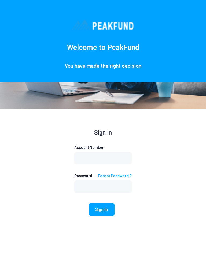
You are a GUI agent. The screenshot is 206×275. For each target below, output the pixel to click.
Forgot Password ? (115, 176)
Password (83, 176)
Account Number (89, 147)
